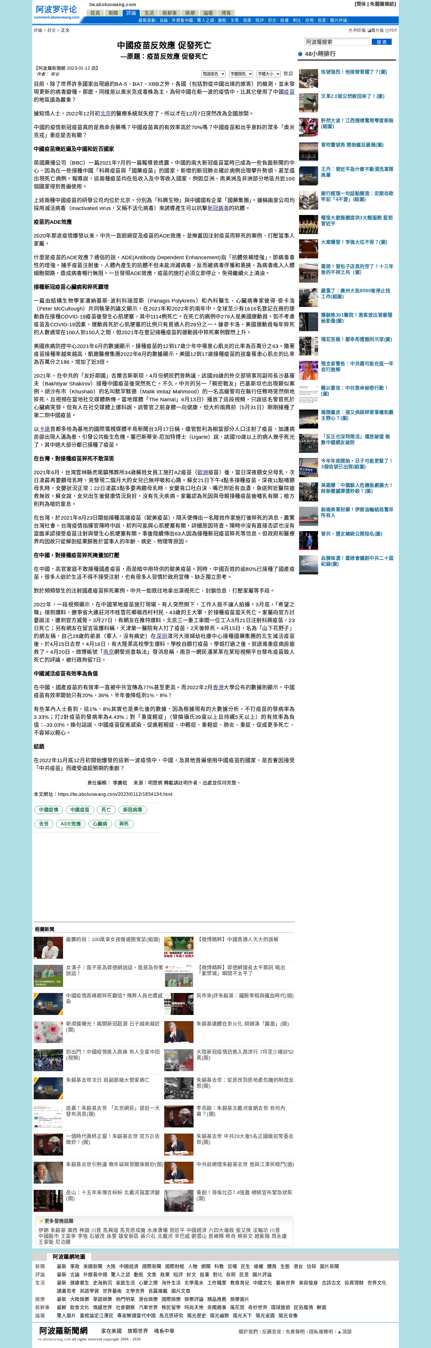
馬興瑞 (110, 1230)
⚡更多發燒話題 (56, 1221)
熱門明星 (125, 1299)
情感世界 (102, 1307)
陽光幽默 (219, 1315)
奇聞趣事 (217, 1307)
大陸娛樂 (79, 1299)
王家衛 (46, 1242)
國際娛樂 (171, 1299)
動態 (222, 20)
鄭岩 (55, 74)
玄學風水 (194, 1282)
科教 (219, 1266)
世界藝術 (112, 1291)
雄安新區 (128, 1236)
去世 (44, 823)
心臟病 (100, 823)
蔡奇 (230, 1236)
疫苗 (289, 92)
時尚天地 (194, 1307)
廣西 (72, 1230)
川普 (96, 1230)
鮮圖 (321, 1307)
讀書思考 (66, 1291)
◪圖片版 (375, 30)
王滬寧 (68, 1236)
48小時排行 (320, 54)
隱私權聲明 (321, 1331)
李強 (83, 1236)
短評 (259, 20)
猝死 (124, 823)
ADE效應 (71, 823)
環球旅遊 (280, 1307)
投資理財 (354, 1282)
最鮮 (62, 1307)
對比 (297, 20)
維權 (259, 1266)
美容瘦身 (308, 1282)
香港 (218, 687)
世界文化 (377, 1282)
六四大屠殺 (221, 1230)
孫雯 (111, 1236)
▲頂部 (344, 1331)
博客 (226, 13)
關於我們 (248, 1331)
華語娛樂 (102, 1299)
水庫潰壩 (157, 1230)
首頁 (95, 13)
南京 (108, 652)
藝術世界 (285, 1282)
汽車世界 (148, 1307)
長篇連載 (158, 1291)
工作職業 (217, 1282)
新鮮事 (169, 13)
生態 (285, 1266)
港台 (298, 1266)
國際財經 (174, 1266)
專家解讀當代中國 (136, 1315)
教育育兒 (240, 1282)
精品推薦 (217, 1299)
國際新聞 (152, 1266)
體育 (272, 1266)
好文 (272, 20)
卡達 (44, 429)
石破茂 (97, 1236)
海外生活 (171, 1282)
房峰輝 (216, 1236)
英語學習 (89, 1291)
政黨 (247, 20)
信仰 (311, 1266)
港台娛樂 (148, 1299)
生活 (149, 13)
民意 (322, 20)
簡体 (361, 3)
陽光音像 (288, 1315)
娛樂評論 (194, 1299)
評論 (131, 13)
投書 (284, 20)
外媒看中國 (182, 20)
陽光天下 (242, 1315)
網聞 (206, 1266)
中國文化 (262, 1282)
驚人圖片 (66, 1315)
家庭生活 (125, 1282)
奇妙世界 (257, 1307)
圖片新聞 (329, 1266)
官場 (232, 1266)
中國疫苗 (80, 809)
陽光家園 (265, 1315)
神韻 (84, 1230)
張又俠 (243, 1230)
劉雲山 (199, 1236)
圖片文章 (181, 1291)
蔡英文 (245, 1236)
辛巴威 (182, 1236)
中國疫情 (48, 809)
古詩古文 (331, 1282)
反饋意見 (271, 1331)
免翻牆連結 (382, 3)
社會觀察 (125, 1307)
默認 (288, 73)
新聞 (113, 13)
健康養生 (79, 1282)
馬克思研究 (171, 1315)
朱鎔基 (58, 1230)
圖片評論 (262, 1274)
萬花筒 (237, 1307)
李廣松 (121, 782)
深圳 (161, 636)
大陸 (111, 1266)
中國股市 (48, 1236)
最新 (146, 20)
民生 (245, 1266)
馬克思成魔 (133, 1230)
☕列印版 (357, 30)
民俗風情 (303, 1307)
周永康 (279, 1236)
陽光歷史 (196, 1315)
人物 (193, 1266)
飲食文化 (79, 1307)
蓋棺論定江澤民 (97, 1315)
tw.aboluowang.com (112, 4)
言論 (163, 20)
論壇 (208, 13)
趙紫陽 (262, 1236)
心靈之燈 (148, 1282)
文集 (234, 20)
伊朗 (43, 1230)
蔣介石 (148, 1236)
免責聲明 (295, 1331)
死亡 (106, 809)
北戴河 (165, 1236)
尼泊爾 (63, 1242)
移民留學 (171, 1307)
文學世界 (135, 1291)
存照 (309, 20)
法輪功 (260, 1230)
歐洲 (202, 472)
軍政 (75, 1266)
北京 (105, 114)
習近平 (177, 1230)
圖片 (338, 20)
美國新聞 (93, 1266)
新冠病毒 (218, 208)
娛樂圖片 (240, 1299)
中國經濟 (196, 1230)
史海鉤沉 (102, 1282)
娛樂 (190, 13)
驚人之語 (205, 20)
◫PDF (391, 30)
